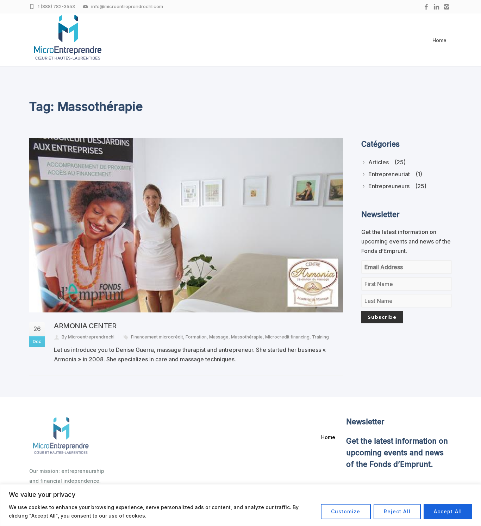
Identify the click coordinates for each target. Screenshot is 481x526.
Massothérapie (247, 337)
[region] (240, 505)
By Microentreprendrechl (88, 337)
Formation (196, 337)
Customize (346, 511)
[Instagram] (447, 7)
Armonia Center (85, 326)
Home (439, 40)
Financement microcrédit (157, 337)
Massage (219, 337)
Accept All (448, 511)
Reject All (397, 511)
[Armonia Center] (186, 225)
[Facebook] (426, 7)
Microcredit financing (287, 337)
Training (320, 337)
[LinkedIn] (436, 7)
